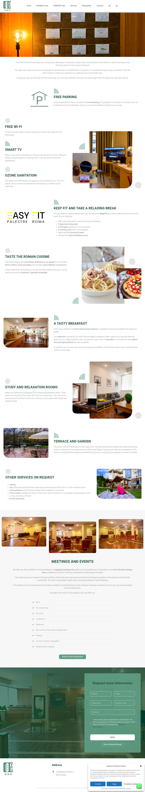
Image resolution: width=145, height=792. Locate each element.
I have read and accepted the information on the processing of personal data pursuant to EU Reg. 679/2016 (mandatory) (114, 723)
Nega (114, 784)
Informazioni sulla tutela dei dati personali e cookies (116, 788)
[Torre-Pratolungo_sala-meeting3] (24, 518)
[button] (141, 766)
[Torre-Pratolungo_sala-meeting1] (121, 520)
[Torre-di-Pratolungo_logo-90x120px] (8, 763)
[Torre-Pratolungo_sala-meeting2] (72, 522)
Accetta (98, 784)
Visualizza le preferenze (132, 784)
